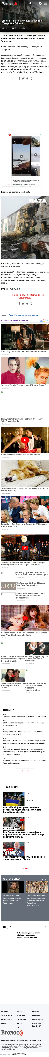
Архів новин (37, 1019)
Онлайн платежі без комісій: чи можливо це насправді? (25, 717)
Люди (3, 1023)
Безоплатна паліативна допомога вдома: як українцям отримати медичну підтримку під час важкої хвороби (24, 742)
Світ (18, 1027)
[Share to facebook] (19, 78)
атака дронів (32, 315)
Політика (21, 1015)
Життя (19, 1023)
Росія (11, 315)
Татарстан (19, 315)
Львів (19, 1011)
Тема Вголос (6, 1015)
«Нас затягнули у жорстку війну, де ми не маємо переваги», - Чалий (24, 858)
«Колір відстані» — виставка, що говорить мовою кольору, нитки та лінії (22, 733)
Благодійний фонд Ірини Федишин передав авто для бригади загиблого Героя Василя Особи (22, 809)
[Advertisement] (24, 106)
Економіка (21, 1019)
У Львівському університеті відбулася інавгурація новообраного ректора (28, 935)
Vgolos (9, 4)
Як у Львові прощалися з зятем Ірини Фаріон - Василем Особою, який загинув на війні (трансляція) (23, 834)
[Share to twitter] (23, 78)
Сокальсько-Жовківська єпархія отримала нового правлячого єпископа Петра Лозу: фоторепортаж (37, 901)
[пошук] (30, 3)
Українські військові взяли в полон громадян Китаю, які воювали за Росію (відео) (12, 899)
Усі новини (25, 771)
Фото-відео (6, 1019)
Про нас (35, 1011)
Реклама (36, 1015)
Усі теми (25, 869)
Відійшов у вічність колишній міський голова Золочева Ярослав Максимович (24, 762)
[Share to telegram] (27, 78)
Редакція (21, 28)
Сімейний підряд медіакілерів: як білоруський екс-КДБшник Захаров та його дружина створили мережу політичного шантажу (24, 751)
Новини (4, 1011)
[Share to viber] (31, 78)
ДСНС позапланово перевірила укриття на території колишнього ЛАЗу (23, 724)
